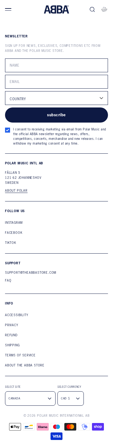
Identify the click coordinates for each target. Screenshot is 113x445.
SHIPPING (12, 345)
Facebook (13, 233)
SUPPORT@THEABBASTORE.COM (30, 273)
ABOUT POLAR (16, 190)
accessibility (16, 315)
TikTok (10, 243)
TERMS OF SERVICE (20, 355)
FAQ (8, 280)
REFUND (11, 335)
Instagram (14, 223)
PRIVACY (11, 325)
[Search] (92, 9)
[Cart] (104, 9)
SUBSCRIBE (56, 115)
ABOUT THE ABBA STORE (25, 365)
